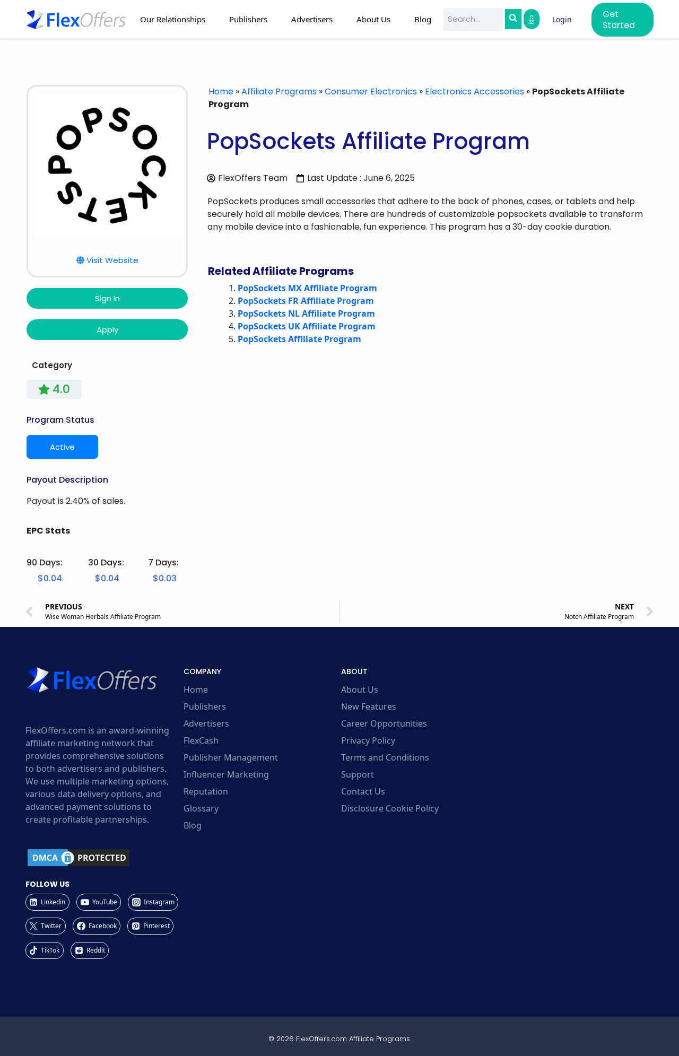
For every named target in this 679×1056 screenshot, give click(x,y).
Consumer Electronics (371, 91)
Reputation (206, 791)
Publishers (205, 706)
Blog (422, 19)
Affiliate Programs (279, 91)
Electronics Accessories (474, 91)
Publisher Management (231, 757)
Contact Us (363, 791)
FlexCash (201, 740)
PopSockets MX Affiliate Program (307, 288)
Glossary (201, 808)
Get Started (619, 19)
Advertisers (206, 723)
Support (357, 774)
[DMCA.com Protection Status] (102, 857)
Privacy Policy (368, 740)
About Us (359, 689)
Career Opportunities (384, 723)
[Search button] (513, 19)
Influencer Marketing (226, 774)
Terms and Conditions (385, 757)
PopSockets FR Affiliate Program (306, 301)
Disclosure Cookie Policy (390, 808)
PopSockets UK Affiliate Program (307, 326)
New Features (368, 706)
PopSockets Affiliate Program (299, 339)
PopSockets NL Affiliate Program (306, 313)
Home (220, 91)
